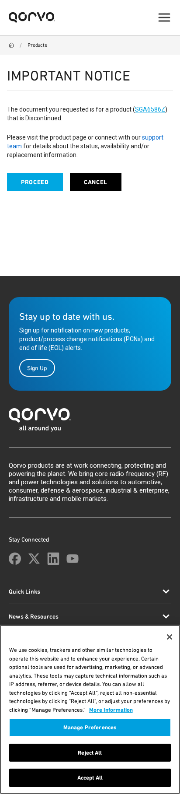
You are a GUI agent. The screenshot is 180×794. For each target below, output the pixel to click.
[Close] (169, 637)
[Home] (11, 45)
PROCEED (35, 182)
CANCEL (95, 182)
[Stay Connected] (15, 559)
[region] (90, 709)
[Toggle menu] (164, 17)
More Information (111, 710)
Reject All (90, 752)
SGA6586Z (150, 109)
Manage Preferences (90, 727)
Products (37, 45)
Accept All (90, 777)
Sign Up (37, 367)
